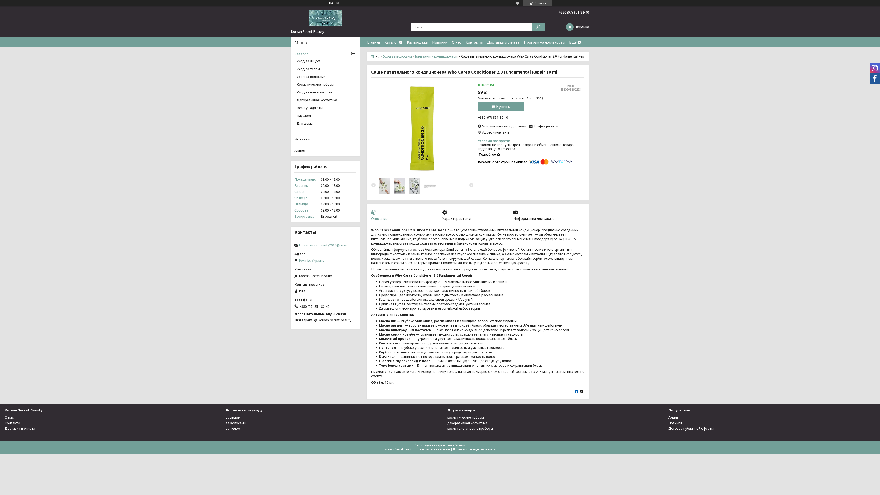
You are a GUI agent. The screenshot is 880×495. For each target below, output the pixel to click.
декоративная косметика (467, 423)
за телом (233, 428)
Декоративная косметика (317, 100)
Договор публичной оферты (691, 428)
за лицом (233, 417)
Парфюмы (304, 116)
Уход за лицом (308, 61)
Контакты (474, 42)
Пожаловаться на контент (433, 449)
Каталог (391, 42)
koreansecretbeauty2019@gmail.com (325, 245)
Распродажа (417, 42)
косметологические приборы (470, 428)
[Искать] (538, 27)
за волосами (236, 423)
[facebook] (576, 392)
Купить (503, 106)
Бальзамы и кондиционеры (436, 56)
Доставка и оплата (503, 42)
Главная (373, 42)
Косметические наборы (315, 85)
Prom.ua (460, 445)
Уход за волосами (397, 56)
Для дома (305, 124)
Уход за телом (308, 69)
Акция (299, 150)
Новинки (439, 42)
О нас (456, 42)
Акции (673, 417)
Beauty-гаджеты (310, 108)
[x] (581, 392)
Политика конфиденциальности (474, 449)
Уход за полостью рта (314, 92)
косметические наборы (465, 417)
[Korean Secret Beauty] (325, 18)
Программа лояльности (544, 42)
